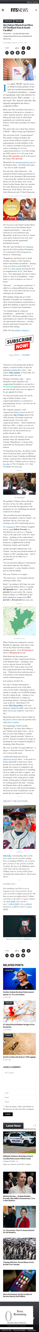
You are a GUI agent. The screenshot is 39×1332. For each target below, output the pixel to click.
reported (10, 526)
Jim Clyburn (19, 414)
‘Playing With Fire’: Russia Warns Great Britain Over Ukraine (18, 1263)
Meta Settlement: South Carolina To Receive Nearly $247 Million (17, 1295)
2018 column (16, 268)
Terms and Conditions (19, 1330)
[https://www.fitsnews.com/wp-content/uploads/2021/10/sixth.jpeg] (19, 620)
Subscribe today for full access (16, 1323)
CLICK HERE (14, 904)
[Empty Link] (33, 1125)
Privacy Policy (32, 1330)
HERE (13, 901)
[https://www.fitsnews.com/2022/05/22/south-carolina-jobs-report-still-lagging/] (19, 1044)
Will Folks (8, 43)
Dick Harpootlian (16, 705)
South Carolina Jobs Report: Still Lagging (19, 1057)
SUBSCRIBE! (26, 355)
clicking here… (28, 939)
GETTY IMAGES (20, 497)
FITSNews (8, 1030)
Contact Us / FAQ (6, 1330)
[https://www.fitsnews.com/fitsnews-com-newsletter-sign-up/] (19, 926)
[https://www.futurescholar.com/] (19, 220)
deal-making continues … (21, 330)
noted (29, 313)
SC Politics (8, 21)
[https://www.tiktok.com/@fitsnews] (33, 1318)
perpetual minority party (24, 162)
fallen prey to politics (11, 722)
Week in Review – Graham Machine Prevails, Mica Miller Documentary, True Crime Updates (19, 1198)
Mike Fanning (14, 372)
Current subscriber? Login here (16, 1326)
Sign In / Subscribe (33, 2)
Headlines (19, 21)
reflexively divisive (10, 759)
